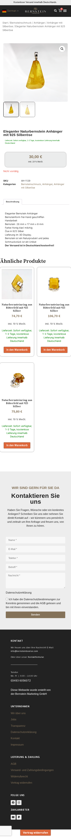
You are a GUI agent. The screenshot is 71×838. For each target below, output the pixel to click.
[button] (55, 10)
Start (5, 22)
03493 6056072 (21, 680)
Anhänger (39, 22)
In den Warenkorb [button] (17, 349)
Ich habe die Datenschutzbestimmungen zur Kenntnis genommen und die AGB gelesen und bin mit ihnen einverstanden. (33, 603)
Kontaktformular (36, 657)
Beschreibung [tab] (12, 201)
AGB (13, 763)
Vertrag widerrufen (21, 782)
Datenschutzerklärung (23, 732)
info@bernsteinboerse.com (24, 651)
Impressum (17, 744)
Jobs (13, 719)
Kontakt (15, 738)
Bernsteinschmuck (21, 22)
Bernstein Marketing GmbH (31, 693)
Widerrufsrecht (19, 776)
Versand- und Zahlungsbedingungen (32, 770)
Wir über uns (18, 713)
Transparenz (18, 725)
